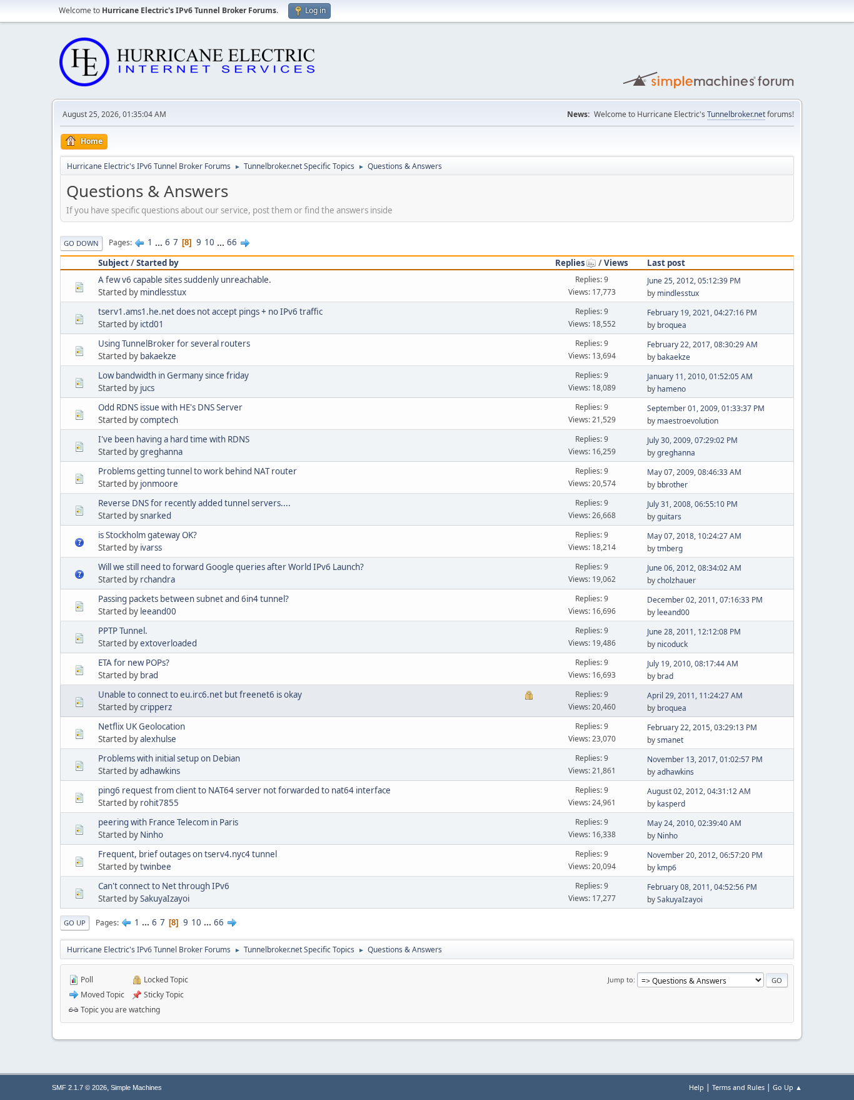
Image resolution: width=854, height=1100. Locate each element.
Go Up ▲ (787, 1087)
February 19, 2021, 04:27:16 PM (702, 312)
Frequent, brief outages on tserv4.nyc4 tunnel (187, 854)
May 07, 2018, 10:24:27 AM (694, 536)
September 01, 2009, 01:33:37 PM (706, 408)
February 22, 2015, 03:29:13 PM (702, 727)
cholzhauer (676, 580)
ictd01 (152, 324)
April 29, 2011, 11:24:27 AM (695, 695)
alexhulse (158, 739)
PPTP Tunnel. (123, 630)
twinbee (155, 866)
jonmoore (159, 483)
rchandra (157, 579)
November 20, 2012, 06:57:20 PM (705, 855)
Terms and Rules (738, 1087)
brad (149, 675)
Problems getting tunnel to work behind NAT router (197, 471)
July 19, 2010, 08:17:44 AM (692, 663)
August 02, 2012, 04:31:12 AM (699, 791)
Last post (666, 262)
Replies (570, 262)
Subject (113, 262)
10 (209, 242)
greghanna (161, 451)
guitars (669, 516)
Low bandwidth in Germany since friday (173, 375)
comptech (159, 419)
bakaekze (158, 356)
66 (232, 242)
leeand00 (158, 611)
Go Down (81, 243)
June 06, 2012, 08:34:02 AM (694, 568)
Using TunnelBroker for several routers (174, 343)
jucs (147, 388)
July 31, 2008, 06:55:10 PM (692, 504)
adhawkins (160, 771)
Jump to (620, 979)
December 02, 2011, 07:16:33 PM (705, 599)
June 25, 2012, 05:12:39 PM (694, 280)
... (159, 242)
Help (696, 1087)
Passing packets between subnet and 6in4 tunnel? (193, 598)
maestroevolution (687, 420)
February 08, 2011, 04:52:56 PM (702, 887)
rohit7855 (159, 802)
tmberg (670, 548)
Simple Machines (136, 1087)
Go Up (75, 922)
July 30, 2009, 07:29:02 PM (692, 440)
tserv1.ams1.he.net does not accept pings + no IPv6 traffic (210, 311)
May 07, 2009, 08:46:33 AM (694, 472)
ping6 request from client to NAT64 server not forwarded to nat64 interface (244, 790)
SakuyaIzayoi (164, 898)
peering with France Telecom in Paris (168, 822)
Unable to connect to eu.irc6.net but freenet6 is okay (200, 694)
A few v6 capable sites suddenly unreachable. (184, 279)
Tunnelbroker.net (736, 114)
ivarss (151, 547)
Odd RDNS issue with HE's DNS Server (170, 407)
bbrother (672, 484)
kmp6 (666, 867)
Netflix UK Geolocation (141, 726)
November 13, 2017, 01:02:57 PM (705, 759)
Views (616, 262)
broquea (671, 325)
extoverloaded (168, 643)
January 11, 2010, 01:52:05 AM (700, 376)
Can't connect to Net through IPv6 (163, 886)
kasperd (671, 803)
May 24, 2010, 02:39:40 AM (694, 823)
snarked (155, 515)
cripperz (156, 707)
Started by (157, 262)
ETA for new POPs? (133, 662)
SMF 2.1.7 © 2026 (79, 1087)
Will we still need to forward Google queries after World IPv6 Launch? (231, 567)
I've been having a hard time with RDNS (173, 439)
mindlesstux (163, 292)
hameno (671, 389)
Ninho (151, 834)
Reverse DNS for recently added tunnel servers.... (194, 503)
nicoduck (672, 644)
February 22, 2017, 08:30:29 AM (702, 344)
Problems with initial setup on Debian (169, 758)
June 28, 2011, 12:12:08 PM (694, 631)
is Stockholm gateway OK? (147, 535)
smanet (670, 740)
